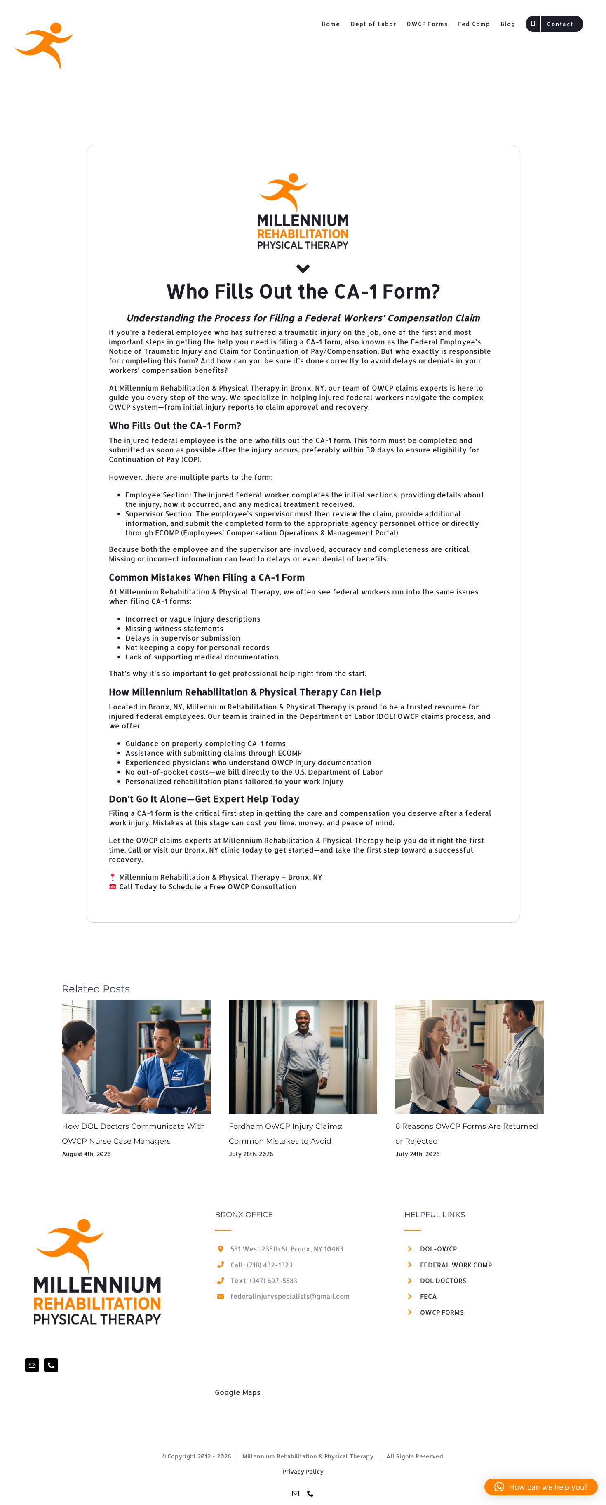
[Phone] (51, 1365)
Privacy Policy (303, 1471)
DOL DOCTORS (443, 1280)
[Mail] (32, 1365)
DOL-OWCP (438, 1248)
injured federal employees (156, 716)
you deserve (414, 812)
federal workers (361, 591)
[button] (541, 1487)
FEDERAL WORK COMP (456, 1264)
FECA (428, 1296)
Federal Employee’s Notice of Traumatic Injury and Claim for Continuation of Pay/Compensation (295, 346)
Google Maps (238, 1392)
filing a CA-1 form (310, 341)
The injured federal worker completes (261, 494)
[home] (97, 1215)
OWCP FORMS (441, 1312)
